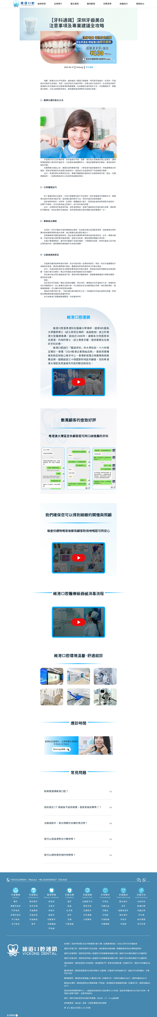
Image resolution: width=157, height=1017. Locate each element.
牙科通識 (89, 67)
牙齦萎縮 (105, 924)
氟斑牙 (52, 915)
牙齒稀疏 (33, 920)
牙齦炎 (105, 911)
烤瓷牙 (52, 911)
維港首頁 (42, 4)
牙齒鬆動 (105, 920)
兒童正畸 (141, 911)
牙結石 (123, 920)
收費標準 (107, 4)
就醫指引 (124, 4)
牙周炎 (105, 902)
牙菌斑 (123, 924)
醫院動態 (91, 4)
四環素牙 (51, 920)
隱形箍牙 (33, 902)
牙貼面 (52, 928)
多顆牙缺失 (15, 915)
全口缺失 (15, 924)
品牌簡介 (58, 4)
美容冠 (52, 902)
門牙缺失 (15, 911)
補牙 (69, 902)
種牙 (16, 902)
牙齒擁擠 (33, 911)
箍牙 (33, 924)
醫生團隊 (74, 4)
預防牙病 (87, 906)
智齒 (69, 906)
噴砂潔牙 (123, 915)
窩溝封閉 (141, 906)
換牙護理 (141, 920)
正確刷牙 (87, 911)
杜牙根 (69, 911)
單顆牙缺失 (15, 906)
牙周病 (105, 915)
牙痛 (69, 920)
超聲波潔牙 (123, 911)
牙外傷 (141, 915)
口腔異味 (87, 920)
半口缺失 (15, 920)
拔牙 (69, 915)
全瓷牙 (52, 906)
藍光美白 (123, 902)
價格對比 (140, 4)
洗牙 (123, 906)
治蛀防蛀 (141, 902)
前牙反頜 (33, 906)
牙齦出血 (105, 906)
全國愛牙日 (87, 902)
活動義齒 (51, 924)
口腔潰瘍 (69, 924)
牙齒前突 (33, 915)
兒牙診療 (141, 924)
